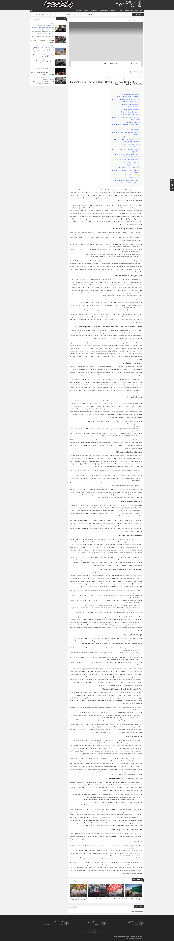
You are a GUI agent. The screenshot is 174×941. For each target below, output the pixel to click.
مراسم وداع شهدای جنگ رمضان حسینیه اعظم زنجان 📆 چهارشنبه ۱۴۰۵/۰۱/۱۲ (78, 899)
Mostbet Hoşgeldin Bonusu (130, 104)
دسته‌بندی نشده (128, 20)
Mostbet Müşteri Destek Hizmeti (129, 94)
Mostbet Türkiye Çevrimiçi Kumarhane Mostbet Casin (122, 64)
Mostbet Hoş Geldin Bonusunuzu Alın (127, 137)
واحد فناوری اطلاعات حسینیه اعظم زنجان (134, 938)
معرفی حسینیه (129, 10)
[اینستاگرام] (172, 189)
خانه (141, 10)
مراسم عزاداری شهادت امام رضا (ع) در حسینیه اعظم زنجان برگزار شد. (42, 73)
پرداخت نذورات (104, 10)
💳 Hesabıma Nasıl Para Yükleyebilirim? (126, 175)
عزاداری (120, 10)
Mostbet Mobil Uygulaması (130, 162)
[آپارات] (172, 185)
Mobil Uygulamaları (133, 130)
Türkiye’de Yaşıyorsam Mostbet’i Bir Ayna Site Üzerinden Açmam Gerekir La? (125, 100)
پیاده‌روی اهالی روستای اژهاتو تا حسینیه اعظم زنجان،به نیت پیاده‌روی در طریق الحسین (133, 900)
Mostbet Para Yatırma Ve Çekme (128, 147)
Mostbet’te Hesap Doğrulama (130, 112)
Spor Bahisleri (134, 178)
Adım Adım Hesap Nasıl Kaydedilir (128, 183)
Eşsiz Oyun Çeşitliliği (133, 122)
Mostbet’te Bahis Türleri (131, 144)
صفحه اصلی (139, 20)
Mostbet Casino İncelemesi (130, 115)
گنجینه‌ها (113, 10)
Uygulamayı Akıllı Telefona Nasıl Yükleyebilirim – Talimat (125, 141)
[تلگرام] (92, 931)
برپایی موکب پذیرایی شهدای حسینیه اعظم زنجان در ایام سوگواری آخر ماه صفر (43, 82)
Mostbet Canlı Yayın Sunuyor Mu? (128, 168)
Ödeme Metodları (133, 107)
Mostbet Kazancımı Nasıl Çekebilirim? (127, 97)
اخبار (136, 10)
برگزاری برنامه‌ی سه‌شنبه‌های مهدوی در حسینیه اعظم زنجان (72, 15)
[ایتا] (172, 181)
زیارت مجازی (94, 10)
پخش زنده (79, 10)
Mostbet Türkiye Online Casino (129, 165)
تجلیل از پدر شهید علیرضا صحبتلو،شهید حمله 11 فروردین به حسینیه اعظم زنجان (111, 15)
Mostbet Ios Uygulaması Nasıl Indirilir (127, 160)
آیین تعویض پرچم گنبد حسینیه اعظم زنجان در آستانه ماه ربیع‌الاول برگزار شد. (33, 15)
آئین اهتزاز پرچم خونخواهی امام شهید (116, 898)
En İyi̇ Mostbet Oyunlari (131, 157)
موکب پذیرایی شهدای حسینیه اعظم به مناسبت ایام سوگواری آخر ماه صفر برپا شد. (42, 61)
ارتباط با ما (86, 10)
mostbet (139, 240)
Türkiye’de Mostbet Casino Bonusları (127, 109)
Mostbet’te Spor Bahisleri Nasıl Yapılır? (127, 154)
